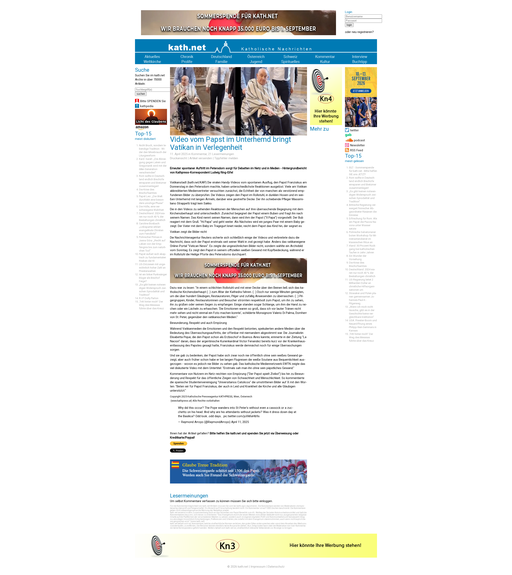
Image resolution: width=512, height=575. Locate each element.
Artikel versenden (200, 158)
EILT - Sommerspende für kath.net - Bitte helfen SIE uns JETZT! (363, 171)
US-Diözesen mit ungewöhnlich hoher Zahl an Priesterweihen (152, 268)
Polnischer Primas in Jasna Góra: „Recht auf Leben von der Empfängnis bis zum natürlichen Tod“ (152, 244)
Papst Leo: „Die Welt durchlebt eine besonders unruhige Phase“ (151, 200)
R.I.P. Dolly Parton (148, 298)
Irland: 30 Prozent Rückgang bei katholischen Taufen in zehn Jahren (362, 249)
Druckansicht (178, 158)
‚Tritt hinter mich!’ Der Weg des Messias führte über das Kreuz (151, 305)
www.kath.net (197, 521)
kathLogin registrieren (247, 506)
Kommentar (199, 154)
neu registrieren (362, 32)
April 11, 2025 (240, 422)
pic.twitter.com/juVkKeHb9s (241, 416)
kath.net (243, 566)
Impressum (258, 566)
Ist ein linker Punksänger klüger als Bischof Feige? (153, 278)
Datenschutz (276, 566)
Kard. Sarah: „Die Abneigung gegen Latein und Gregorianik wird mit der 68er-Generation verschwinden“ (153, 165)
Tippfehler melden (226, 158)
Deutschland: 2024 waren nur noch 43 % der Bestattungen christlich (152, 217)
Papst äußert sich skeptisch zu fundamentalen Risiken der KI (152, 257)
